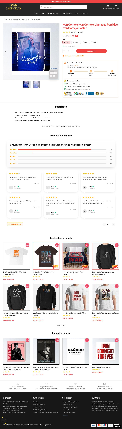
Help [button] (118, 426)
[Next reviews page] (113, 224)
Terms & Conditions (39, 404)
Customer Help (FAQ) (69, 412)
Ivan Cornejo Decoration (17, 19)
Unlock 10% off (4, 421)
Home (5, 19)
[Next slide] (57, 52)
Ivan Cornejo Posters (34, 19)
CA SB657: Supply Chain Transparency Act (45, 412)
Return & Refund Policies (70, 407)
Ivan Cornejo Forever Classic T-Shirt (74, 313)
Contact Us (66, 410)
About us (36, 402)
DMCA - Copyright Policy (40, 410)
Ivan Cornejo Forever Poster (101, 367)
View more (61, 325)
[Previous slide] (6, 52)
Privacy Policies (37, 407)
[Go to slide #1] (26, 84)
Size (64, 39)
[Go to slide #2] (36, 84)
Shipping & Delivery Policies (71, 402)
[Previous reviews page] (104, 224)
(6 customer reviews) (77, 32)
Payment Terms (67, 404)
